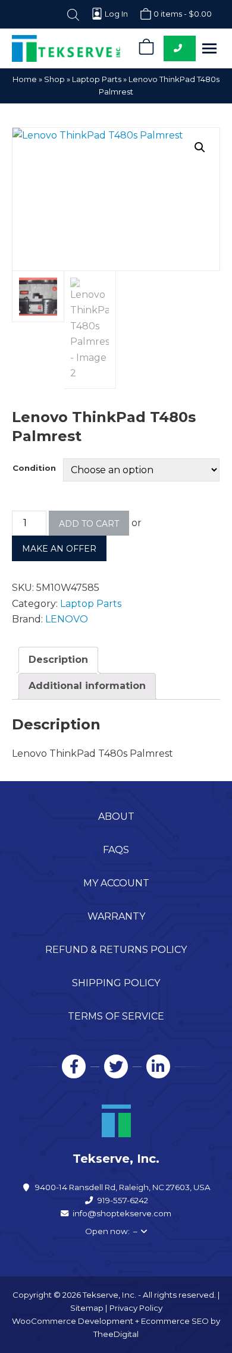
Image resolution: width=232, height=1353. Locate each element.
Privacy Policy (135, 1308)
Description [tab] (58, 659)
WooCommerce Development (72, 1321)
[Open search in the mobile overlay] (73, 14)
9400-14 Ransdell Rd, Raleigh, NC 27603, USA (123, 1187)
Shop (54, 79)
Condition (34, 468)
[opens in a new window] (73, 1066)
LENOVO (66, 619)
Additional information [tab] (87, 685)
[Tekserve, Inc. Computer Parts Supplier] (66, 48)
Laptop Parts (96, 79)
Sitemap (87, 1308)
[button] (209, 48)
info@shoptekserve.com (122, 1213)
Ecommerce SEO (175, 1321)
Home (24, 79)
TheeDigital (116, 1334)
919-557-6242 (123, 1200)
